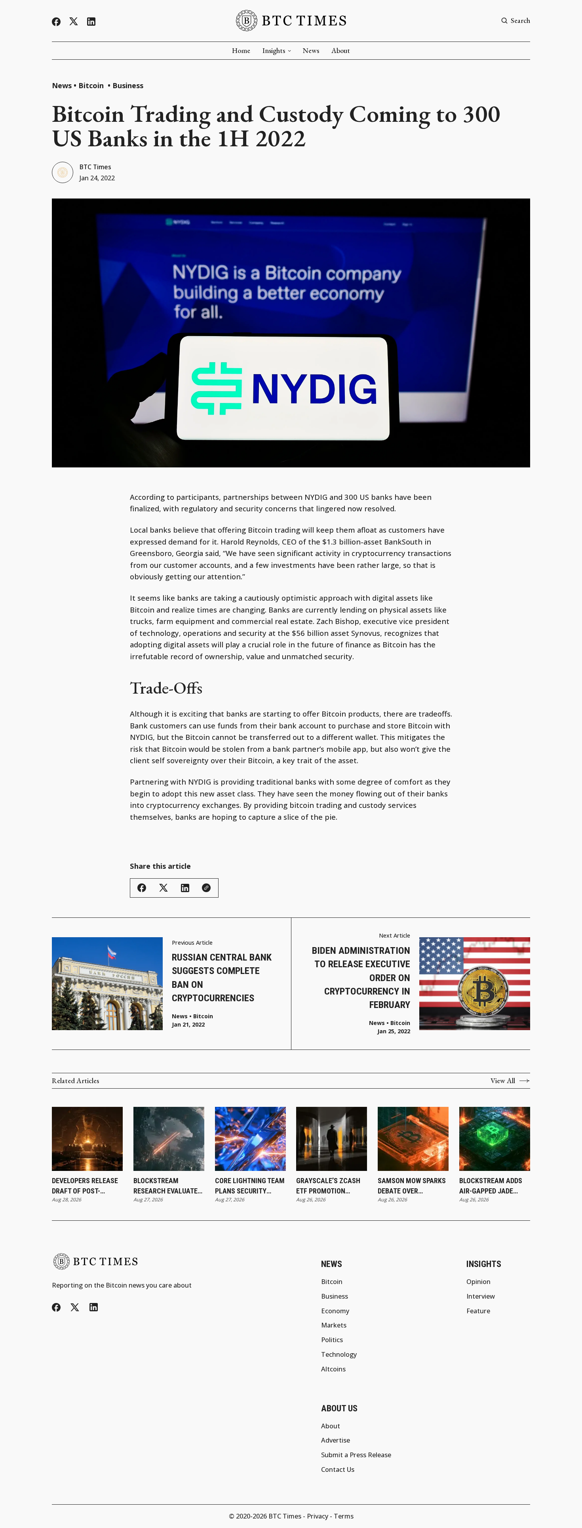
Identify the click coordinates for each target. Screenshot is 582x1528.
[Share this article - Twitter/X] (163, 888)
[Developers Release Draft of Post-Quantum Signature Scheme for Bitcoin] (87, 1139)
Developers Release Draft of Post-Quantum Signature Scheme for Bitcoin (85, 1185)
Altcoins (333, 1369)
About (340, 50)
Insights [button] (273, 50)
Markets (333, 1325)
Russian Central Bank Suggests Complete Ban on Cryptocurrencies (222, 977)
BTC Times (95, 167)
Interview (480, 1296)
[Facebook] (56, 21)
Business (127, 85)
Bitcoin (92, 85)
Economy (335, 1311)
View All (503, 1080)
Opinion (478, 1281)
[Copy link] (206, 887)
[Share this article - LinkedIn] (185, 888)
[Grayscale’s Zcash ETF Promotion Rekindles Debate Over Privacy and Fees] (331, 1139)
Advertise (335, 1440)
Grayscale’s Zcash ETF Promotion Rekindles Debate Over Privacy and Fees (328, 1185)
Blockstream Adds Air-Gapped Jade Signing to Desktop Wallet (491, 1185)
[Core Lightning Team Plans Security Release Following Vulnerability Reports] (250, 1139)
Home (241, 50)
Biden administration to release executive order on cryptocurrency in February (361, 978)
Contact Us (337, 1469)
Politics (332, 1340)
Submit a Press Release (356, 1455)
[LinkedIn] (91, 21)
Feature (478, 1311)
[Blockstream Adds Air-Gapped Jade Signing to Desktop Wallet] (494, 1139)
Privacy (317, 1516)
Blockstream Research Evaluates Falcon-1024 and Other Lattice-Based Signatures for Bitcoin (167, 1185)
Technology (339, 1354)
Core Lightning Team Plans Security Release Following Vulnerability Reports (250, 1185)
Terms (344, 1516)
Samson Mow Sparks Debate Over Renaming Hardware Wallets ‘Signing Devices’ (412, 1185)
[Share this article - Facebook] (141, 887)
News (311, 50)
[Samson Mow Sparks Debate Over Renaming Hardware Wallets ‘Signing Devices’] (413, 1139)
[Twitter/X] (73, 21)
